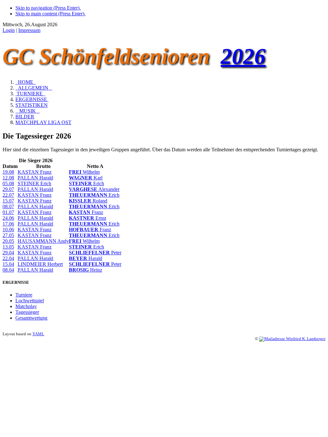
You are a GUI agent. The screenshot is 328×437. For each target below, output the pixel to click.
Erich (86, 183)
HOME (25, 82)
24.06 (8, 218)
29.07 (8, 189)
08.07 (8, 206)
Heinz (85, 270)
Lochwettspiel (29, 300)
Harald (85, 258)
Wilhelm (84, 172)
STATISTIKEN (31, 105)
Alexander (94, 189)
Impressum (29, 30)
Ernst (87, 218)
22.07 (8, 195)
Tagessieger (27, 312)
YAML (38, 334)
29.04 (8, 252)
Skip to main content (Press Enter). (50, 13)
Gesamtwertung (31, 318)
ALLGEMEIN (33, 88)
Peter (95, 252)
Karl (85, 177)
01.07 (8, 212)
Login (9, 30)
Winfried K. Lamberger (305, 339)
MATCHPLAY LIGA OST (43, 122)
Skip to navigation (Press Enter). (48, 8)
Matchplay (26, 306)
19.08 (8, 172)
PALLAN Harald (35, 177)
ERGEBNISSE (31, 99)
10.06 (8, 229)
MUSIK (27, 111)
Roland (88, 200)
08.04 (8, 270)
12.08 (8, 177)
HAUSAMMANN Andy (43, 241)
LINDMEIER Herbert (40, 264)
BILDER (24, 116)
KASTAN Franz (35, 172)
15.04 (8, 264)
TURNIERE (30, 93)
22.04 (8, 258)
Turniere (23, 295)
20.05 (8, 241)
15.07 (8, 200)
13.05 (8, 247)
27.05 (8, 235)
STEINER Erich (34, 183)
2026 (243, 56)
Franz (86, 212)
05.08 (8, 183)
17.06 (8, 223)
